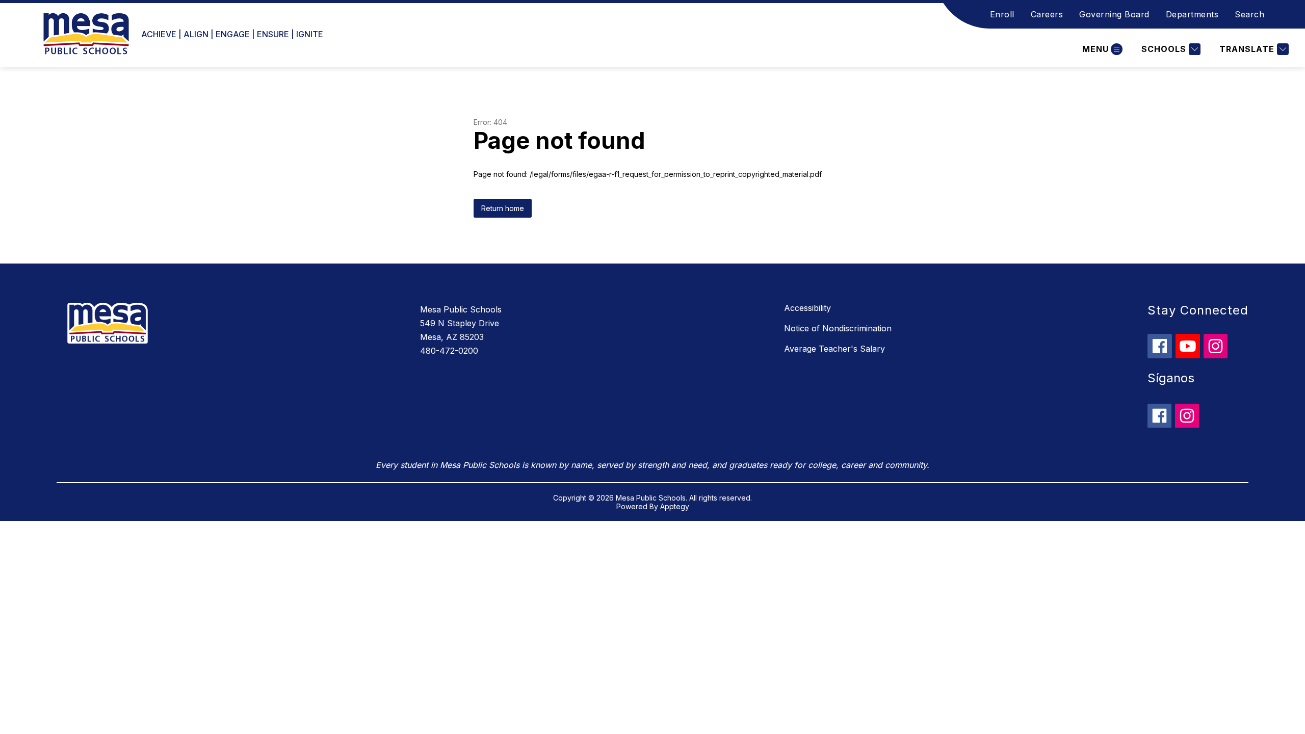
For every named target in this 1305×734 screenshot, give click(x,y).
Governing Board (1114, 14)
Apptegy (674, 506)
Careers (1047, 14)
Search (1249, 14)
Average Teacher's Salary (834, 349)
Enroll (1002, 14)
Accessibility (807, 308)
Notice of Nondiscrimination (838, 328)
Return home (502, 208)
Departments (1192, 14)
